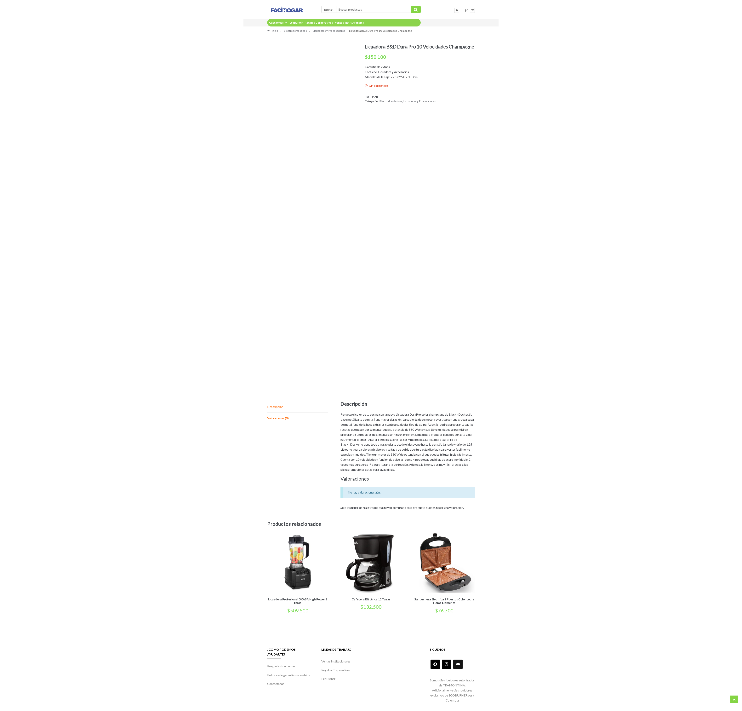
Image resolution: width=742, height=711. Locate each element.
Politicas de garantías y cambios (288, 675)
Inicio (274, 30)
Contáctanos (275, 683)
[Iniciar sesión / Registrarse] (456, 10)
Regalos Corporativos (319, 22)
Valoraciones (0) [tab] (278, 418)
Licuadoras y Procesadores (329, 30)
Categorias (276, 22)
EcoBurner (296, 22)
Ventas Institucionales (349, 22)
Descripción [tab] (275, 406)
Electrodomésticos (295, 30)
